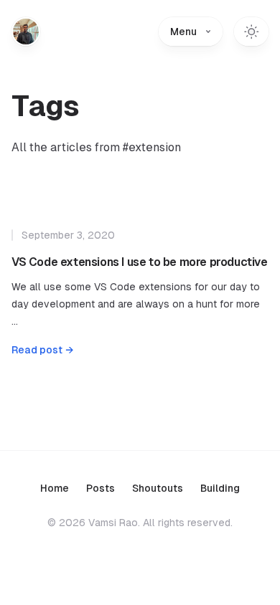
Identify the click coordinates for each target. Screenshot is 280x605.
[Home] (26, 31)
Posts (100, 488)
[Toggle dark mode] (251, 31)
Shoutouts (157, 488)
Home (54, 488)
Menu (183, 31)
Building (220, 488)
